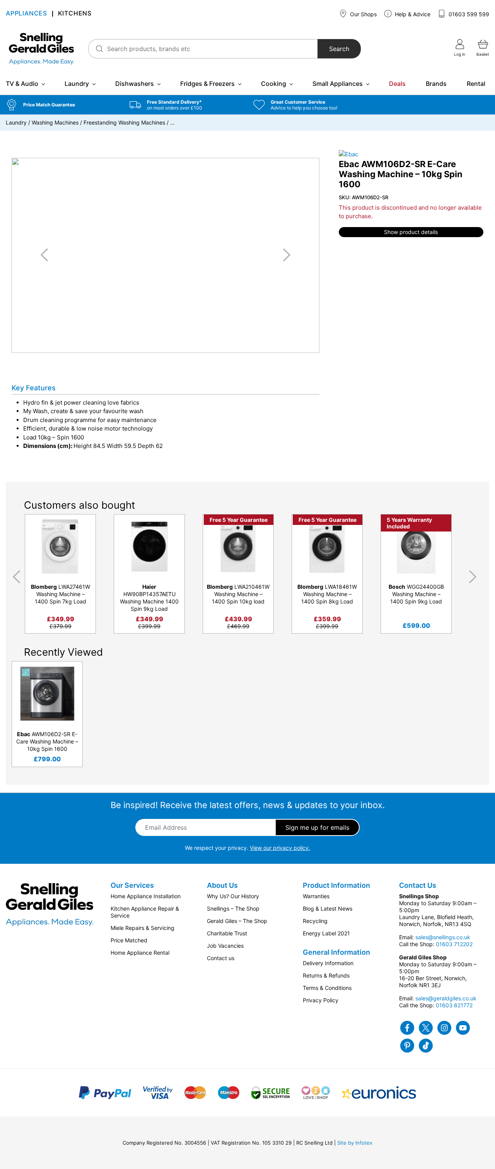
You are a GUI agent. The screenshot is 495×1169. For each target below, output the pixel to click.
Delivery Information (328, 963)
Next (474, 577)
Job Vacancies (225, 945)
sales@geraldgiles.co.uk (445, 998)
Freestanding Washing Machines (124, 122)
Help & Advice (411, 14)
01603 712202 (454, 944)
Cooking (273, 83)
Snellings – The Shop (233, 908)
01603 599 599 (468, 14)
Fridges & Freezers (207, 83)
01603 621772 (454, 1005)
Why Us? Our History (233, 896)
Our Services (132, 885)
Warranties (316, 896)
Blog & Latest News (327, 908)
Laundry (77, 83)
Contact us (220, 958)
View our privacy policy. (280, 847)
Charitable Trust (227, 933)
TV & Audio (22, 83)
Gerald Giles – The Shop (237, 921)
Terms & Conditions (327, 987)
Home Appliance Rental (140, 952)
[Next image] (283, 255)
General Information (336, 952)
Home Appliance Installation (146, 896)
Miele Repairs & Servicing (142, 928)
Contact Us (417, 885)
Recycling (315, 921)
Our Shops (362, 14)
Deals (397, 83)
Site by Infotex (354, 1143)
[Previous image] (47, 255)
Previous (15, 577)
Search (339, 49)
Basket (482, 54)
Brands (436, 83)
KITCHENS (75, 14)
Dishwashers (134, 83)
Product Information (336, 885)
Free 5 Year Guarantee (239, 519)
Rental (476, 83)
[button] (62, 105)
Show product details (411, 232)
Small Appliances (337, 83)
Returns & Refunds (326, 975)
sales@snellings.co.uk (442, 937)
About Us (222, 885)
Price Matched (129, 940)
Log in (459, 54)
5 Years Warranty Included (409, 523)
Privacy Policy (320, 1000)
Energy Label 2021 (326, 933)
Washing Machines (55, 122)
